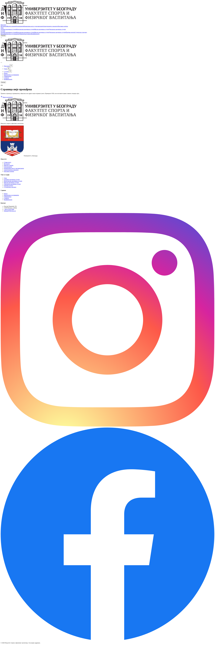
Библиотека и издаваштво (11, 34)
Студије (3, 31)
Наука (2, 34)
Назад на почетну (8, 97)
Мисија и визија (11, 26)
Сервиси (28, 34)
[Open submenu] (11, 65)
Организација (20, 26)
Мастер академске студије (41, 29)
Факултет (3, 25)
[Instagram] (107, 426)
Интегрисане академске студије (25, 29)
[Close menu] (1, 62)
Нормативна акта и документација (33, 26)
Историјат (3, 26)
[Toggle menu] (1, 37)
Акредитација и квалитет (50, 26)
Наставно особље (63, 26)
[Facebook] (107, 640)
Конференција (35, 34)
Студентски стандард (81, 32)
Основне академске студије (8, 29)
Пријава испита (70, 32)
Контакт (3, 35)
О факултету (7, 162)
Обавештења (22, 34)
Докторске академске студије (57, 29)
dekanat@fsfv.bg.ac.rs (10, 211)
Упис (2, 28)
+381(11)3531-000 (9, 209)
